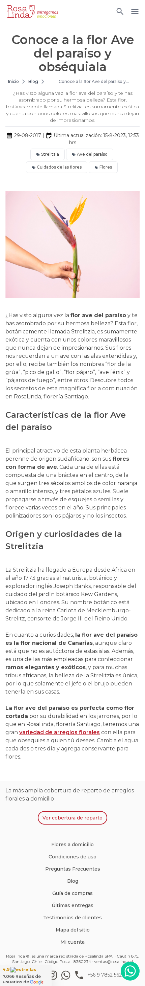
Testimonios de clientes (72, 918)
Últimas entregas (72, 905)
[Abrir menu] (120, 11)
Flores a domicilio (72, 844)
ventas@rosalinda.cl (113, 961)
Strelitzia (50, 154)
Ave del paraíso (92, 154)
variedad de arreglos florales (59, 732)
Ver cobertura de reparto (72, 818)
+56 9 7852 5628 (106, 975)
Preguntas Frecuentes (72, 869)
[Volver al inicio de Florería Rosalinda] (32, 11)
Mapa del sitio (73, 930)
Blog (33, 81)
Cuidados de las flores (59, 167)
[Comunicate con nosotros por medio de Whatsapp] (130, 971)
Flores (105, 167)
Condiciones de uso (72, 857)
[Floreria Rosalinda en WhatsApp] (67, 975)
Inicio (13, 81)
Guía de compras (72, 893)
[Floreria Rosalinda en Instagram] (53, 975)
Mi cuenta (72, 942)
